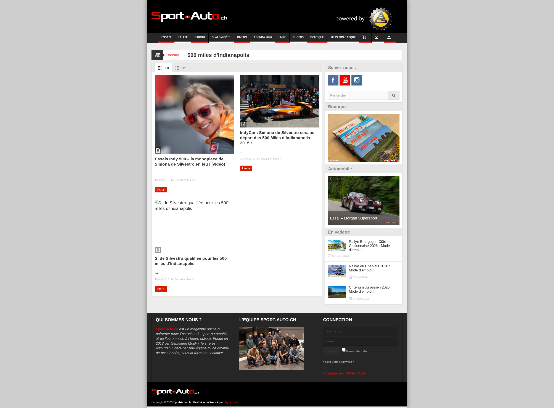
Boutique (317, 37)
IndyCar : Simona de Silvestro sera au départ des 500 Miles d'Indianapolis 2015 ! (277, 137)
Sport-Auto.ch (167, 329)
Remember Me (356, 351)
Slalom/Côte (221, 37)
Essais (166, 37)
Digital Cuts (231, 402)
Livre (282, 37)
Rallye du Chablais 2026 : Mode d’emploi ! (369, 268)
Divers (242, 37)
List (183, 68)
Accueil (174, 55)
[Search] (393, 95)
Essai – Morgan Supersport (353, 218)
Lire (159, 189)
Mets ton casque (343, 37)
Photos (298, 37)
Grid (165, 68)
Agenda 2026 (263, 37)
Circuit (200, 37)
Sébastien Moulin (185, 180)
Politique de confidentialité (344, 373)
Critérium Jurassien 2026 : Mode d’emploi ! (370, 289)
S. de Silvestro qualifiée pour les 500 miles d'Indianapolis (191, 261)
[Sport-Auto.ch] (189, 16)
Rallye (183, 37)
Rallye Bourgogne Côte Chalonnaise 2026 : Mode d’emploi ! (369, 246)
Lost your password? (339, 361)
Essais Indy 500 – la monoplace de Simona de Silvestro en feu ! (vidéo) (190, 161)
